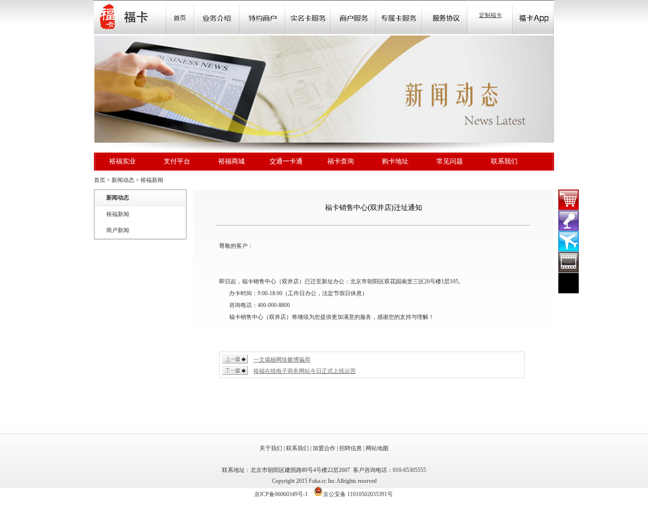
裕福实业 (122, 161)
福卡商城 (568, 199)
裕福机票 (568, 241)
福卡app (533, 17)
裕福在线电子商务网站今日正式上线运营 (304, 371)
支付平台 (177, 161)
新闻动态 (122, 180)
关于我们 (270, 448)
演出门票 (568, 220)
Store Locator (353, 17)
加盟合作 (324, 448)
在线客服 (568, 283)
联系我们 (504, 161)
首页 (180, 17)
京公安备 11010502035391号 (358, 494)
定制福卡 (490, 15)
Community (308, 17)
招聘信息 (350, 448)
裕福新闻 (151, 180)
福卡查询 (340, 161)
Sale (262, 17)
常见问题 (449, 161)
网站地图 (377, 448)
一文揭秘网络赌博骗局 (281, 359)
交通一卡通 (286, 161)
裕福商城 (231, 161)
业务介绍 (216, 17)
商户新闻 (117, 230)
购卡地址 (395, 161)
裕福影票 (568, 262)
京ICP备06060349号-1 (281, 494)
